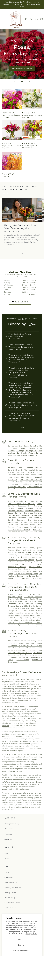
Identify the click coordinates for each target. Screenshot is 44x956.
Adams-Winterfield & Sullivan (21, 501)
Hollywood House (34, 648)
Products (8, 834)
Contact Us (9, 877)
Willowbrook (22, 455)
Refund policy (10, 898)
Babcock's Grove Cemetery (30, 506)
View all (5, 193)
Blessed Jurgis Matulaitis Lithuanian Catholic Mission (25, 613)
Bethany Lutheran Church (25, 608)
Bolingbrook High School (21, 564)
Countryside (12, 448)
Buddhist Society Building (19, 618)
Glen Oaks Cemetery (24, 532)
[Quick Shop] (26, 19)
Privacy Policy (31, 934)
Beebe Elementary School (19, 552)
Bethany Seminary (33, 562)
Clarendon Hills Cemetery (30, 518)
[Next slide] (29, 81)
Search (7, 853)
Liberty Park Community (24, 655)
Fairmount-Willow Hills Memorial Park (25, 522)
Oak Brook (21, 453)
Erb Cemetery (35, 520)
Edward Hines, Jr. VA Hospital (21, 470)
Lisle (40, 451)
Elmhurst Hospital (25, 472)
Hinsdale (11, 451)
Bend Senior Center (16, 643)
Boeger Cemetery (15, 513)
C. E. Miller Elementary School (26, 574)
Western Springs (35, 453)
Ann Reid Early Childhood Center (21, 548)
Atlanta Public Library (32, 550)
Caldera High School (25, 576)
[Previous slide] (14, 81)
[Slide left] (17, 253)
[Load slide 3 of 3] (25, 81)
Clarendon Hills (36, 446)
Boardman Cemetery (33, 511)
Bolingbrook (13, 446)
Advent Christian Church (19, 594)
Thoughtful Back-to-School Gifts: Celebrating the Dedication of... (20, 227)
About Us (8, 839)
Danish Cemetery (16, 520)
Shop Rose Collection (22, 68)
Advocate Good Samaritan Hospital (25, 468)
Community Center (34, 643)
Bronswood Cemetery (33, 513)
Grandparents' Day (12, 824)
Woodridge (32, 455)
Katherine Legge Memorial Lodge (21, 650)
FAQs (7, 872)
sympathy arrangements (24, 764)
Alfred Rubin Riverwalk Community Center (25, 641)
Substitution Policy (12, 903)
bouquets (5, 726)
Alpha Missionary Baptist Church (28, 599)
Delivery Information (13, 888)
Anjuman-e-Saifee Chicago (18, 601)
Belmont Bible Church (25, 606)
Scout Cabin (23, 660)
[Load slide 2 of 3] (22, 81)
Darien (22, 448)
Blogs (7, 858)
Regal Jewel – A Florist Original (11, 147)
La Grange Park (31, 451)
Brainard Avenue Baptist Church (28, 615)
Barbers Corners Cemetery (20, 508)
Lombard (11, 453)
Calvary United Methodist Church (25, 622)
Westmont (12, 455)
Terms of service (11, 908)
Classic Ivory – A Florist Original (32, 116)
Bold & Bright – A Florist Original (29, 147)
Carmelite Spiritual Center (20, 625)
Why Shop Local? (11, 882)
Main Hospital (27, 477)
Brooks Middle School (33, 569)
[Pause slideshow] (41, 81)
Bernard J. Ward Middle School (21, 557)
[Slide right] (26, 253)
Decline (21, 945)
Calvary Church (35, 620)
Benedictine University (33, 555)
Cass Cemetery (14, 515)
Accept (21, 940)
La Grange (20, 451)
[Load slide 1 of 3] (18, 81)
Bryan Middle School (16, 571)
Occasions (9, 829)
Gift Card (5, 177)
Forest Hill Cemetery (18, 525)
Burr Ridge (23, 446)
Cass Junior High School (31, 578)
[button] (31, 18)
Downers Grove (35, 448)
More (22, 428)
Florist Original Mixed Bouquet (11, 116)
